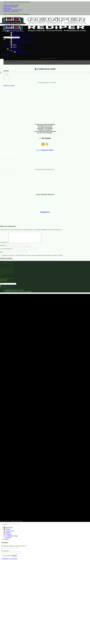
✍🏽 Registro (7, 532)
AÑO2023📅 (45, 212)
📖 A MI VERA (14, 32)
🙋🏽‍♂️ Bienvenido (8, 527)
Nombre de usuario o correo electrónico (14, 546)
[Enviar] (4, 39)
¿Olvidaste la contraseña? (9, 559)
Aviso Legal (7, 8)
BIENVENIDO (8, 26)
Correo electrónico (6, 249)
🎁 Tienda (7, 529)
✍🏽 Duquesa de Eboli (16, 50)
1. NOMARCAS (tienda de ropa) (13, 290)
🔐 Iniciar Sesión (9, 531)
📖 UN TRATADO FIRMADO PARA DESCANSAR (24, 43)
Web (1, 252)
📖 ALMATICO (15, 35)
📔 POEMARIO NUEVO (13, 31)
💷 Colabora (7, 534)
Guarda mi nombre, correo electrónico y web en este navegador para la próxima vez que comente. (32, 255)
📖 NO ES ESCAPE (16, 40)
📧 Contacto (7, 537)
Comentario (4, 242)
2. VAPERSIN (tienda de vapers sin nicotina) (17, 291)
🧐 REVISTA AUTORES (13, 49)
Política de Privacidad (10, 6)
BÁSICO (4, 280)
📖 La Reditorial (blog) (11, 536)
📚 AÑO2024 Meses (16, 47)
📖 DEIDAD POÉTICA (17, 38)
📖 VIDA (13, 44)
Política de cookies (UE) (11, 5)
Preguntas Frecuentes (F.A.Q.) (13, 10)
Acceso (14, 555)
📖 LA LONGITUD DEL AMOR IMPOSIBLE (22, 41)
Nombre (3, 245)
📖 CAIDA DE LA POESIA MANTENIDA (21, 37)
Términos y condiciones (11, 11)
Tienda (6, 28)
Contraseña (5, 551)
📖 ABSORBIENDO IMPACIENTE (20, 34)
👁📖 (45, 150)
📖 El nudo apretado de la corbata (23, 52)
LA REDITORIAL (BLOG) (11, 29)
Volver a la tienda (12, 61)
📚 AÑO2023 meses (16, 46)
